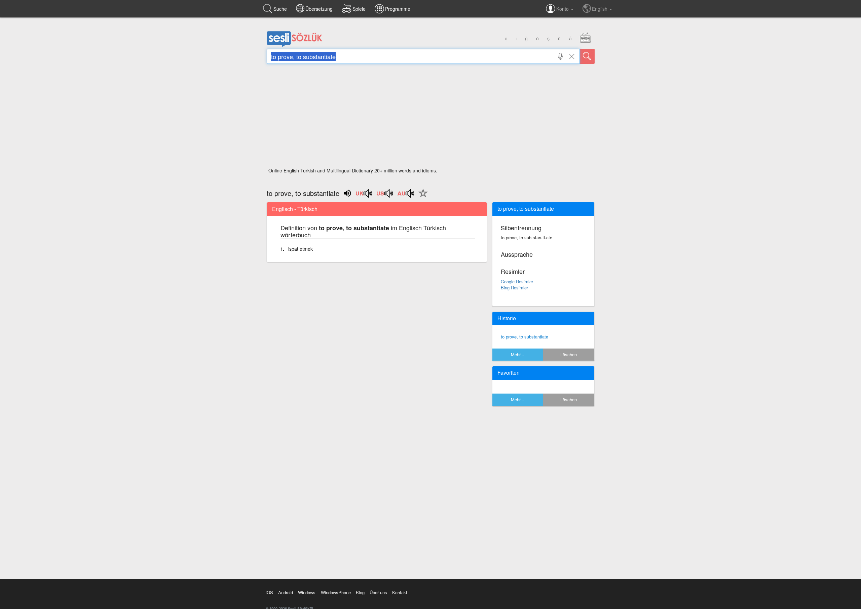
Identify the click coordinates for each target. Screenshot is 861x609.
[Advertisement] (431, 118)
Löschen (568, 354)
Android (285, 592)
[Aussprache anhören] (364, 195)
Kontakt (399, 592)
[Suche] (587, 56)
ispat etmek (300, 248)
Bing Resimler (514, 287)
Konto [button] (563, 8)
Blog (360, 592)
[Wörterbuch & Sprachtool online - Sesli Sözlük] (295, 45)
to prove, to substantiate (524, 336)
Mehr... (517, 354)
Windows (306, 592)
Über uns (378, 592)
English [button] (600, 8)
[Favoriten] (421, 197)
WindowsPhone (336, 592)
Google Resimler (517, 281)
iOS (269, 592)
